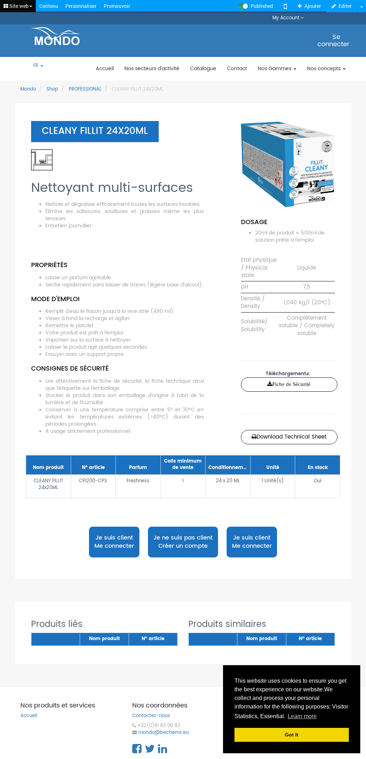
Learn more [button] (302, 716)
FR (36, 66)
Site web (18, 6)
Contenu (48, 6)
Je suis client (114, 541)
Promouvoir (117, 6)
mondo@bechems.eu (163, 733)
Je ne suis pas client (183, 542)
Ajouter (313, 6)
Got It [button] (291, 735)
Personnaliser (81, 6)
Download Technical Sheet (291, 436)
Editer (345, 6)
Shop (52, 89)
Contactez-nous (151, 716)
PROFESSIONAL (85, 89)
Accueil (28, 716)
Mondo (28, 89)
